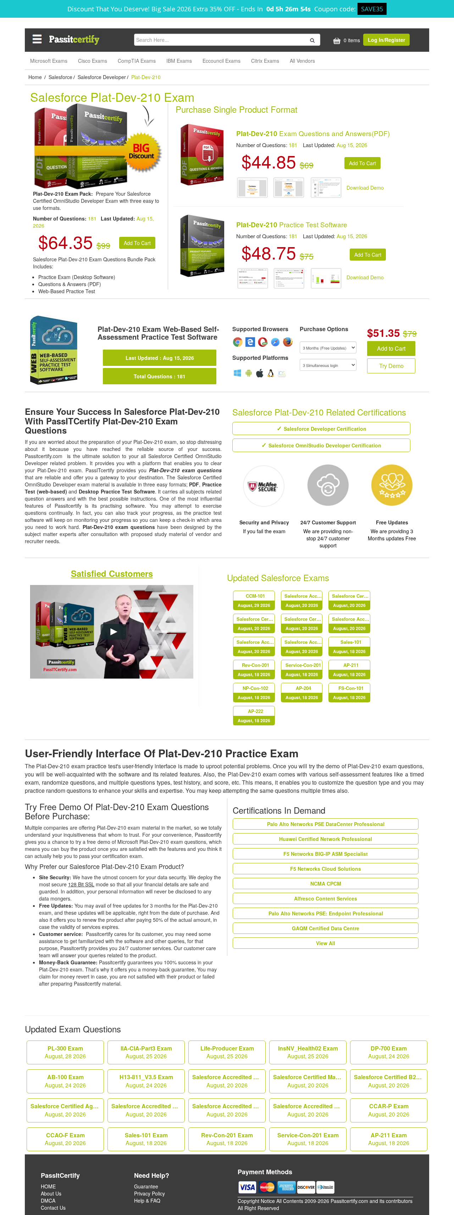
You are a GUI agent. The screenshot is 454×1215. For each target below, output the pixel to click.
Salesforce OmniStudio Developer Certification (324, 445)
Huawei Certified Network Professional (325, 838)
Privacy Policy (149, 1193)
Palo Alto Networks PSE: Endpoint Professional (325, 913)
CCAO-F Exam (65, 1139)
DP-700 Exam (388, 1052)
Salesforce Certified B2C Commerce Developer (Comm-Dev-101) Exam (390, 1081)
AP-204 (302, 693)
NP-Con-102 (254, 693)
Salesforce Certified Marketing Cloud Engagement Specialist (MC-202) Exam (310, 1081)
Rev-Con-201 (254, 670)
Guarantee (146, 1186)
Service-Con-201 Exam (308, 1139)
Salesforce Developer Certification (325, 428)
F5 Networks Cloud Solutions (325, 868)
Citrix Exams (265, 60)
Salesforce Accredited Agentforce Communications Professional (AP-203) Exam (148, 1110)
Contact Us (53, 1207)
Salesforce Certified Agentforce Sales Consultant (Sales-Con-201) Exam (67, 1110)
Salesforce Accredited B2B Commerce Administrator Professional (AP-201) (256, 646)
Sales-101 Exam (146, 1139)
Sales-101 (349, 646)
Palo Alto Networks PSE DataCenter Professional (325, 823)
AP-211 (349, 670)
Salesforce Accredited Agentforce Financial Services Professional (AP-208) (303, 600)
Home (35, 76)
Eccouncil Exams (221, 60)
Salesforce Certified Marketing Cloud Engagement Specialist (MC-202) (351, 600)
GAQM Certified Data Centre (325, 928)
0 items (351, 40)
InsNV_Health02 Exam (308, 1052)
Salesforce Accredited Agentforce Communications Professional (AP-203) (351, 623)
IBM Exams (179, 60)
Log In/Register (386, 39)
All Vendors (302, 60)
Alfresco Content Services (325, 898)
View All (325, 943)
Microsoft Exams (48, 60)
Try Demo (391, 366)
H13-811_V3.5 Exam (146, 1081)
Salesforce (60, 76)
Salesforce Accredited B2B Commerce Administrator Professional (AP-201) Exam (229, 1110)
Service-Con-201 (303, 670)
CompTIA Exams (137, 60)
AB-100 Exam (65, 1081)
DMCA (48, 1200)
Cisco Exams (92, 60)
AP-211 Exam (388, 1139)
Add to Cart (391, 348)
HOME (48, 1186)
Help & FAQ (147, 1200)
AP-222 (254, 716)
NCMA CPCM (325, 883)
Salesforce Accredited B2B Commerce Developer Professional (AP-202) (303, 646)
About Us (51, 1193)
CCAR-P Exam (388, 1110)
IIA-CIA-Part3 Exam (146, 1052)
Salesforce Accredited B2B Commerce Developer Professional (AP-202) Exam (310, 1110)
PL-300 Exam (65, 1052)
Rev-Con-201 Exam (227, 1139)
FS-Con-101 (349, 693)
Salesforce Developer (102, 76)
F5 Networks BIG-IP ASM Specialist (325, 853)
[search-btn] (311, 39)
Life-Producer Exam (227, 1052)
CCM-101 (254, 600)
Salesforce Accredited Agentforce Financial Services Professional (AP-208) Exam (229, 1081)
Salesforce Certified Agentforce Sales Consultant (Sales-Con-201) (303, 623)
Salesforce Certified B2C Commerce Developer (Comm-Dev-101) (256, 623)
